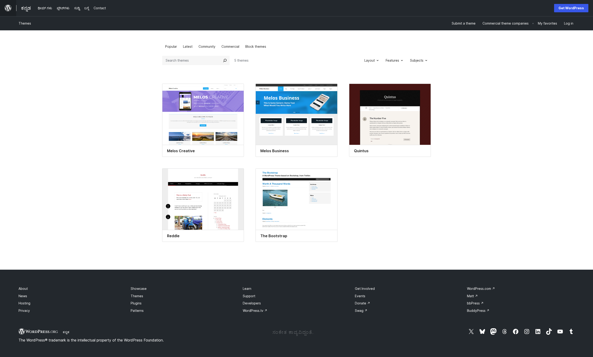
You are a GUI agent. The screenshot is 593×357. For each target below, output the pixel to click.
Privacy (24, 311)
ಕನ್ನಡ (66, 332)
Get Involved (365, 289)
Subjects (416, 60)
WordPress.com (481, 289)
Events (360, 296)
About (23, 289)
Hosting (24, 303)
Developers (252, 303)
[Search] (225, 60)
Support (249, 296)
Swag (361, 311)
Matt (472, 296)
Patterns (137, 311)
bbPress (475, 303)
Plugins (136, 303)
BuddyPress (478, 311)
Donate (362, 303)
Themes (25, 23)
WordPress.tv (255, 311)
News (23, 296)
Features (392, 60)
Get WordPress (571, 8)
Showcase (139, 289)
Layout (369, 60)
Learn (247, 289)
